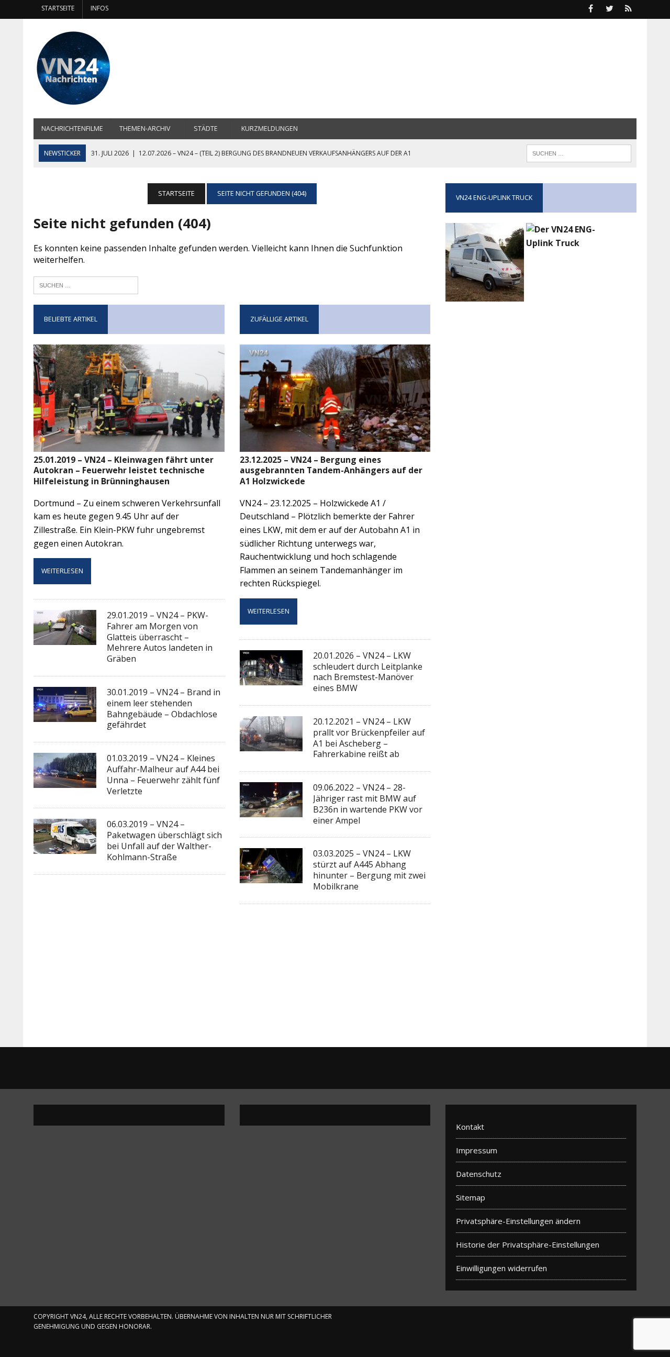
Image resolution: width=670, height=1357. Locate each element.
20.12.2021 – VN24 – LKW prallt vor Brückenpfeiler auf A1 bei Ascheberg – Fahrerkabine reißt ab (369, 738)
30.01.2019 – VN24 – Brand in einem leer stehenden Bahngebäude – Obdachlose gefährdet (163, 708)
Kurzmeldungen (269, 128)
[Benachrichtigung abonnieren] (628, 7)
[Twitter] (609, 7)
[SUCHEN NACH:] (579, 152)
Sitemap (470, 1197)
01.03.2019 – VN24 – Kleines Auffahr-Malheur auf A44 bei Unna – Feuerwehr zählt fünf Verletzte (163, 774)
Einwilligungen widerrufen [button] (501, 1268)
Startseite (57, 8)
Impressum (476, 1150)
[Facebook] (590, 7)
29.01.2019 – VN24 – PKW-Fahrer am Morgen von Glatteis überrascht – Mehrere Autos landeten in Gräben (160, 636)
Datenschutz (478, 1174)
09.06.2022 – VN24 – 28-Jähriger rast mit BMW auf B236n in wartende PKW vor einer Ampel (367, 804)
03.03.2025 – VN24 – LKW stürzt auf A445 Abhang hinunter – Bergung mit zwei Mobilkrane (369, 870)
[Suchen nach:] (86, 284)
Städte (206, 128)
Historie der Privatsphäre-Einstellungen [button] (527, 1244)
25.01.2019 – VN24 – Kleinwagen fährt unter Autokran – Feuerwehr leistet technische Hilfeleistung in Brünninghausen (124, 470)
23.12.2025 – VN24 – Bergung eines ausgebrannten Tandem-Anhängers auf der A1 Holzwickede (331, 470)
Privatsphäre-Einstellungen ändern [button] (518, 1221)
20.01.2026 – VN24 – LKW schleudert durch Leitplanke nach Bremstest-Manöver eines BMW (367, 672)
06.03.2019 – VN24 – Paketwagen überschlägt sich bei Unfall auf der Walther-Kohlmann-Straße (164, 840)
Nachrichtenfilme (72, 128)
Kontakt (470, 1126)
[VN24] (129, 68)
